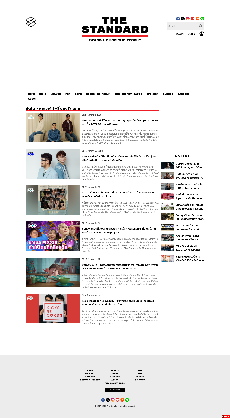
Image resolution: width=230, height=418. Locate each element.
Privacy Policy (90, 380)
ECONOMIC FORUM (98, 94)
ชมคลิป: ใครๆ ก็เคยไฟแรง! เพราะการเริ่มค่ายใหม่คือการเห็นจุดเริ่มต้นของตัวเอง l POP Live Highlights (119, 230)
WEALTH (56, 94)
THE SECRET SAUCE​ (128, 94)
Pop (140, 370)
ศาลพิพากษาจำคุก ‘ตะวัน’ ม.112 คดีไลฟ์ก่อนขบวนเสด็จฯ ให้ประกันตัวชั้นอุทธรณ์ (189, 186)
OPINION (152, 94)
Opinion (90, 377)
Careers (115, 377)
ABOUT (32, 99)
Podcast (90, 373)
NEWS (42, 94)
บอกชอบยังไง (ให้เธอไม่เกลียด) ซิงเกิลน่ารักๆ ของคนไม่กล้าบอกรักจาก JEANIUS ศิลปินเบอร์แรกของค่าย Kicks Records (120, 266)
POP (67, 94)
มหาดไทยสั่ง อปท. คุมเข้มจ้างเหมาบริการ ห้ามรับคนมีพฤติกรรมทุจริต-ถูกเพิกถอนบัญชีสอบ (189, 206)
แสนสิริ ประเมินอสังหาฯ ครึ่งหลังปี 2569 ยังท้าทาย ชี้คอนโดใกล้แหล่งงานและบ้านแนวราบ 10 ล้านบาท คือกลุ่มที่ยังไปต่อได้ (190, 258)
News (90, 370)
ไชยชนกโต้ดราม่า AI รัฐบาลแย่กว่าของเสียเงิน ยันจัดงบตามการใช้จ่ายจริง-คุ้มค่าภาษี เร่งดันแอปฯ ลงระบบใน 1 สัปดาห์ (190, 175)
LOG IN (180, 33)
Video (114, 373)
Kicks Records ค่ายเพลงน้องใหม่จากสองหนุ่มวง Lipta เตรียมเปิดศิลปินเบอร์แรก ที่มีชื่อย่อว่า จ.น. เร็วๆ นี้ (118, 302)
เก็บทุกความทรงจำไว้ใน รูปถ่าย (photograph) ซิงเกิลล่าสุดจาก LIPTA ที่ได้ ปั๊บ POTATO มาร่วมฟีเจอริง (120, 122)
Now (140, 373)
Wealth (115, 370)
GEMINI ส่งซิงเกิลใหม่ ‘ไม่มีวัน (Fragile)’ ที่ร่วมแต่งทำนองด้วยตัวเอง (189, 165)
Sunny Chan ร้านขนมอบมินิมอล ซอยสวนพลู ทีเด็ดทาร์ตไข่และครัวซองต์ (190, 216)
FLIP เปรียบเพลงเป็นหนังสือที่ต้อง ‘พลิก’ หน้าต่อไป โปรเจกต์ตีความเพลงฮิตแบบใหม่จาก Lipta (118, 194)
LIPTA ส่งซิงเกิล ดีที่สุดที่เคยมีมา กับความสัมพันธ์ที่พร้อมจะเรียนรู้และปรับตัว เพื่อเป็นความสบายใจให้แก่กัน (119, 158)
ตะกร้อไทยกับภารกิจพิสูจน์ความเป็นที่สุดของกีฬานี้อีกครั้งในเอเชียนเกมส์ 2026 (189, 196)
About (114, 380)
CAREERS (184, 94)
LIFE (78, 94)
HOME (31, 94)
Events (140, 377)
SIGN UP (191, 33)
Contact (140, 380)
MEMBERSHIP (115, 390)
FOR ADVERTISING (115, 383)
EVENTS (168, 94)
